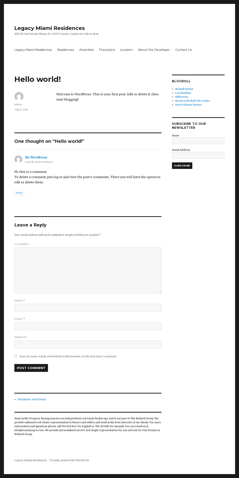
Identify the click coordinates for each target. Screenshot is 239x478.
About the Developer (154, 50)
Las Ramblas (183, 93)
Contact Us (183, 50)
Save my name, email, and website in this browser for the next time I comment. (68, 356)
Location (126, 50)
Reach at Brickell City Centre (192, 100)
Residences (65, 50)
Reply (19, 192)
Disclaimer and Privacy (32, 399)
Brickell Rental (184, 89)
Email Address (181, 150)
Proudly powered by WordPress (69, 460)
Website (20, 337)
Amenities (86, 50)
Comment (21, 244)
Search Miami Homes (188, 104)
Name (19, 300)
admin (18, 104)
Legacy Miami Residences (49, 28)
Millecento (181, 96)
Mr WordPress (36, 157)
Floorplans (107, 50)
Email (19, 318)
